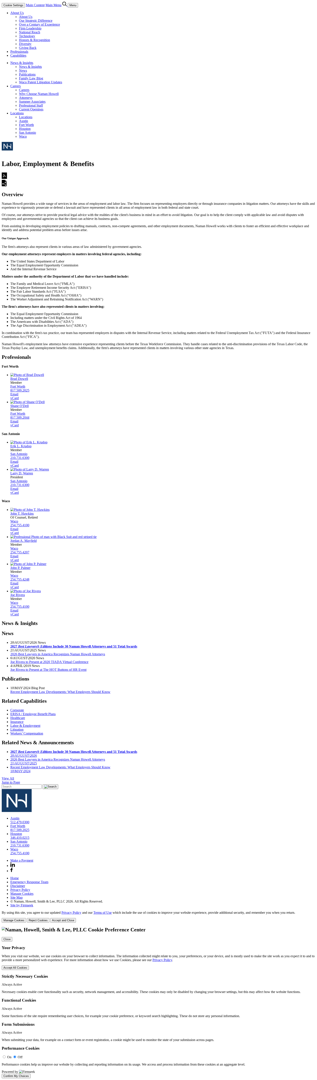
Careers (15, 86)
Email (14, 394)
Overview (12, 194)
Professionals (19, 51)
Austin (23, 121)
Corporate (17, 710)
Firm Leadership (30, 28)
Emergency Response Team (29, 882)
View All (8, 778)
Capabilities (18, 55)
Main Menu (53, 5)
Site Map (16, 897)
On (9, 1057)
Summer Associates (32, 101)
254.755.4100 (19, 525)
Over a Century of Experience (39, 24)
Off (20, 1057)
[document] (158, 1002)
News (23, 70)
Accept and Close (63, 920)
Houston (25, 129)
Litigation (17, 729)
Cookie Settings (13, 5)
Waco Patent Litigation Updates (40, 82)
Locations (17, 113)
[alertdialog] (158, 1002)
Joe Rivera (17, 595)
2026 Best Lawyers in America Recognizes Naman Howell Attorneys (57, 654)
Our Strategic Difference (35, 20)
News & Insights (21, 63)
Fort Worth (26, 125)
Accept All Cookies (15, 967)
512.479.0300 (19, 822)
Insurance (17, 722)
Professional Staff (31, 105)
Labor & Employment (25, 725)
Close (7, 939)
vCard (14, 398)
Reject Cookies (38, 920)
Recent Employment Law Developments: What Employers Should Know (60, 692)
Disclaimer (17, 886)
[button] (4, 185)
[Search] (65, 5)
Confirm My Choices (16, 1076)
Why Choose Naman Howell (39, 94)
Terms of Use (102, 912)
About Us (17, 13)
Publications (27, 74)
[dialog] (158, 917)
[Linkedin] (12, 865)
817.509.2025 (19, 390)
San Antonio (27, 132)
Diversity (25, 44)
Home (14, 878)
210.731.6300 (19, 458)
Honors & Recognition (34, 40)
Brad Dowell (19, 379)
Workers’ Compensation (26, 733)
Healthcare (17, 718)
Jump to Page (11, 782)
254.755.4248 (19, 579)
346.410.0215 (19, 837)
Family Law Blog (31, 78)
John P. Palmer (20, 568)
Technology (27, 36)
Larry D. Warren (21, 473)
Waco (23, 136)
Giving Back (27, 48)
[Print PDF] (4, 178)
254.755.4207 (19, 552)
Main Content (35, 5)
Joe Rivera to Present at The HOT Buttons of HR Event (48, 669)
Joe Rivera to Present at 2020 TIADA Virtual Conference (49, 662)
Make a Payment (21, 860)
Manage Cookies (21, 893)
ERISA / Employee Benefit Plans (33, 714)
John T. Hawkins (22, 513)
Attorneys (25, 97)
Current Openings (31, 109)
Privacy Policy (20, 890)
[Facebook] (11, 871)
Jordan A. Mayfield (23, 540)
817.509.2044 (19, 417)
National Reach (29, 32)
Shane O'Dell (19, 406)
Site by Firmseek (21, 905)
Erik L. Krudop (20, 446)
